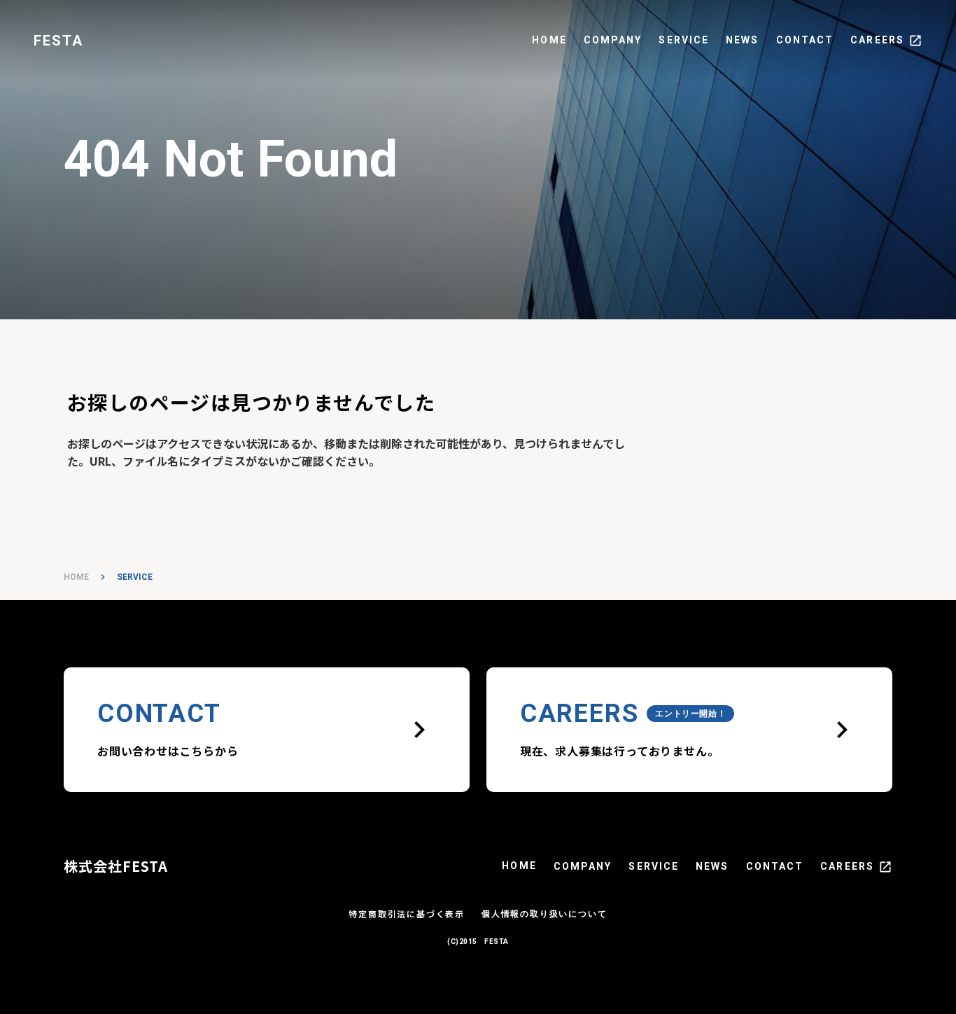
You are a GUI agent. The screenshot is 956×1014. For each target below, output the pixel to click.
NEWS (742, 40)
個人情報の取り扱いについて (544, 914)
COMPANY (613, 40)
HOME (549, 40)
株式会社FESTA (116, 866)
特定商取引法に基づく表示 (407, 913)
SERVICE (684, 40)
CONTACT (805, 40)
